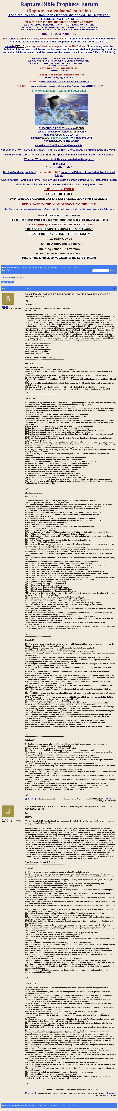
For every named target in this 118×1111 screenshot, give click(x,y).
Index (17, 267)
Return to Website (7, 267)
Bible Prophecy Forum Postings (37, 267)
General (23, 267)
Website (112, 799)
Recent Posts (6, 270)
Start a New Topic (7, 282)
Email (30, 799)
